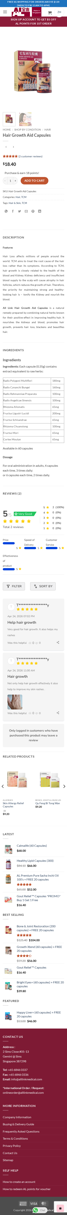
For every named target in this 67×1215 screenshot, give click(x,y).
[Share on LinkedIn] (40, 211)
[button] (5, 11)
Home (7, 129)
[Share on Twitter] (20, 211)
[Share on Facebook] (13, 211)
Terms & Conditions (15, 1138)
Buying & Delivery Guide (18, 1124)
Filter (14, 586)
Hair (47, 129)
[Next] (58, 71)
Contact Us (10, 1153)
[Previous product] (13, 147)
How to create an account (19, 1181)
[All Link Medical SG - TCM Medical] (27, 12)
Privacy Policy (12, 1145)
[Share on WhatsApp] (6, 211)
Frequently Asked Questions (21, 1131)
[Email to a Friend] (26, 211)
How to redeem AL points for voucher (27, 1189)
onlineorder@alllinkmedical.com (23, 1092)
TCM (23, 197)
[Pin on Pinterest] (33, 211)
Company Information (17, 1117)
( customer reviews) (30, 156)
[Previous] (8, 71)
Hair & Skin (15, 203)
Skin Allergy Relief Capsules (13, 805)
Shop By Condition (27, 129)
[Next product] (6, 147)
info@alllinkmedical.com (26, 1079)
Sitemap (8, 1160)
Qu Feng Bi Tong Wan (47, 803)
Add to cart (34, 180)
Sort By (42, 586)
